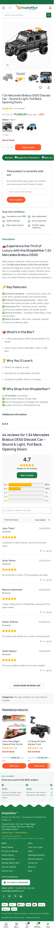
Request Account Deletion (39, 913)
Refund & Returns (35, 859)
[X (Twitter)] (15, 896)
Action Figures (8, 855)
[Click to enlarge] (7, 65)
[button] (10, 8)
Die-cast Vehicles (9, 867)
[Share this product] (48, 88)
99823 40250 (7, 888)
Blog (30, 871)
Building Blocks (8, 859)
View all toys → (8, 871)
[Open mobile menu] (3, 8)
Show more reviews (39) (26, 685)
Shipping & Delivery (36, 855)
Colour (5, 119)
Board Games (7, 847)
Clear (6, 135)
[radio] (7, 127)
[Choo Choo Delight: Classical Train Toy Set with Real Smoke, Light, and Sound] (14, 727)
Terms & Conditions (20, 913)
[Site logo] (27, 7)
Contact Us (32, 863)
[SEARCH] (48, 15)
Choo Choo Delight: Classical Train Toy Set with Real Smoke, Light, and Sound (13, 745)
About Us (32, 867)
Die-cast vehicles (22, 697)
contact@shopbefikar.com (13, 891)
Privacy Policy (7, 913)
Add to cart (28, 147)
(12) (15, 748)
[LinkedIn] (21, 896)
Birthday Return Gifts (10, 863)
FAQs (30, 851)
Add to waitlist (16, 199)
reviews (19, 108)
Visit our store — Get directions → (15, 832)
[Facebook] (4, 896)
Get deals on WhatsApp (17, 882)
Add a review (27, 475)
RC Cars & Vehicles (10, 851)
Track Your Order (35, 847)
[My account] (50, 8)
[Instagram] (9, 896)
